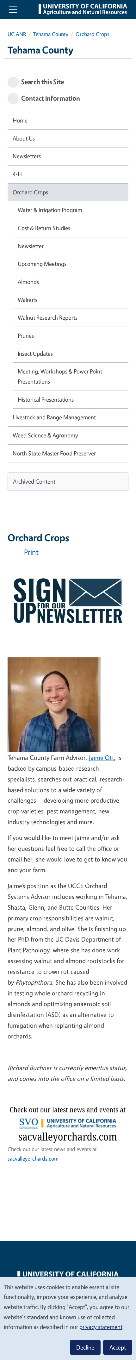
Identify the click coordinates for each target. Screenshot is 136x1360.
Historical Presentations (46, 399)
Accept (117, 1347)
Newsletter (31, 246)
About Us (24, 138)
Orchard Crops (30, 192)
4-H (17, 174)
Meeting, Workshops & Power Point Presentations (60, 376)
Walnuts (27, 300)
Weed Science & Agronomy (45, 435)
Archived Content (34, 481)
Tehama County (50, 34)
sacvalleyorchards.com (33, 1158)
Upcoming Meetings (42, 263)
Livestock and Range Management (54, 417)
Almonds (28, 281)
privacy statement (100, 1327)
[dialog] (68, 1318)
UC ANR (17, 34)
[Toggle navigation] (13, 9)
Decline (85, 1347)
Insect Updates (35, 353)
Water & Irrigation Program (50, 210)
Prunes (26, 335)
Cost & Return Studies (44, 228)
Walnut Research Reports (47, 317)
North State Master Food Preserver (54, 453)
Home (20, 120)
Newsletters (27, 156)
